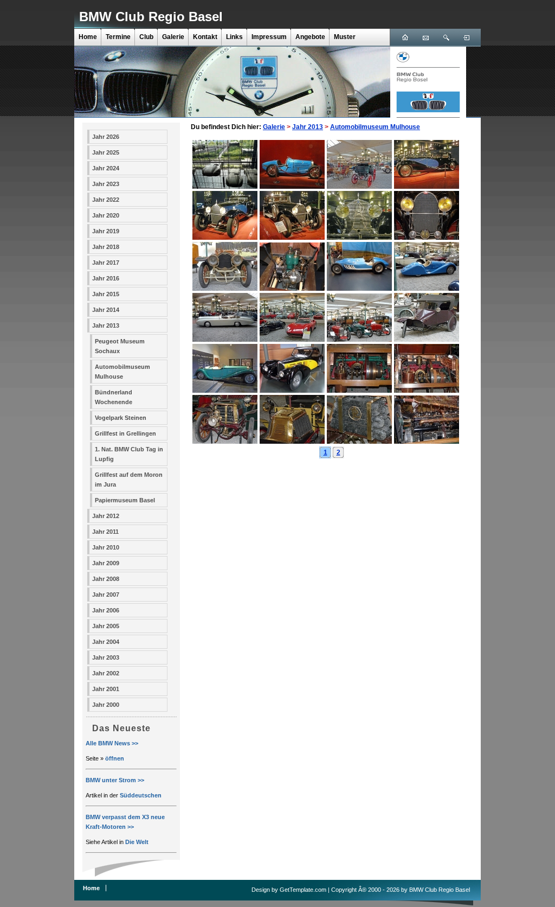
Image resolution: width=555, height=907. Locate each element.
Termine (118, 37)
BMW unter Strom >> (115, 780)
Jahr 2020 (105, 215)
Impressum (269, 37)
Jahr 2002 (105, 673)
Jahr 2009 (105, 563)
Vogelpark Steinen (120, 417)
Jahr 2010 (105, 547)
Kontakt (205, 37)
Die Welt (137, 842)
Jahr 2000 (105, 704)
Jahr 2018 (105, 247)
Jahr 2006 (105, 610)
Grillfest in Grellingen (125, 433)
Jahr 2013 (105, 325)
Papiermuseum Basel (125, 500)
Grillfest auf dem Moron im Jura (129, 479)
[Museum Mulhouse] (224, 186)
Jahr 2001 (105, 689)
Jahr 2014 (105, 309)
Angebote (310, 37)
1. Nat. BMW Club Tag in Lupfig (129, 454)
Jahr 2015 (105, 294)
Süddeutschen (141, 795)
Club (146, 37)
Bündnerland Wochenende (113, 397)
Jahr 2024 (105, 168)
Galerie (173, 37)
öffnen (114, 758)
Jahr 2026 (105, 136)
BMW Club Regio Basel (151, 16)
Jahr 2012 (105, 516)
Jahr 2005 (105, 626)
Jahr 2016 (105, 278)
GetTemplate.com (303, 889)
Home (88, 37)
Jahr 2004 (105, 641)
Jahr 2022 (105, 199)
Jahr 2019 (105, 231)
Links (234, 37)
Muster (345, 37)
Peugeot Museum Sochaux (120, 346)
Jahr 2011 (105, 531)
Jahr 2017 (105, 262)
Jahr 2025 (105, 152)
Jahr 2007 (105, 594)
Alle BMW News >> (112, 743)
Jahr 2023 (105, 184)
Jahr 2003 (105, 657)
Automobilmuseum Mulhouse (122, 371)
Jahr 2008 (105, 579)
